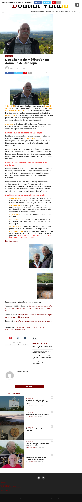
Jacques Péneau (16, 67)
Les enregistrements (37, 11)
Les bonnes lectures (63, 11)
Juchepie (43, 368)
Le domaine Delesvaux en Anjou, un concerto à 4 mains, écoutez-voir (42, 357)
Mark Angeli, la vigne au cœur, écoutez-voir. (41, 362)
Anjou (17, 368)
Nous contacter (4, 489)
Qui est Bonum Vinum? (6, 490)
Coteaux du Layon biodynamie (32, 368)
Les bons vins (50, 11)
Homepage (3, 482)
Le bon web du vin (5, 484)
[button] (17, 256)
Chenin (21, 368)
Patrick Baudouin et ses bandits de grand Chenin (42, 347)
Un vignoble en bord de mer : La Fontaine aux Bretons (41, 351)
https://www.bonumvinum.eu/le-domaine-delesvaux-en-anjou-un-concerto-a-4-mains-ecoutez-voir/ (29, 308)
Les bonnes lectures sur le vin (8, 486)
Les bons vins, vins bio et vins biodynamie (11, 487)
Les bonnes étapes (5, 485)
